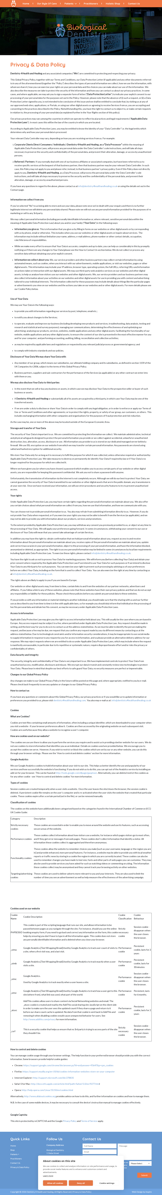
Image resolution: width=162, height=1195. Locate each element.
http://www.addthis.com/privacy (39, 1019)
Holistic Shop (113, 3)
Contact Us (134, 3)
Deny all (81, 1183)
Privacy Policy (70, 1121)
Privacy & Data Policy (19, 1167)
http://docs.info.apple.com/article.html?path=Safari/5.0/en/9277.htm (65, 1083)
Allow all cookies (55, 1183)
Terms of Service (89, 1121)
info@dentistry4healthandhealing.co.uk (97, 186)
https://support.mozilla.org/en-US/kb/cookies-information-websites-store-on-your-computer (69, 1071)
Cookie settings (106, 1183)
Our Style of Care (47, 3)
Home (26, 3)
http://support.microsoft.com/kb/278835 (53, 1077)
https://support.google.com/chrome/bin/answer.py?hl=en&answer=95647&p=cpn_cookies (68, 1065)
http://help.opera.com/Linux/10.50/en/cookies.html (47, 1090)
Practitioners (91, 3)
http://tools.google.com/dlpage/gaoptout (76, 772)
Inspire (149, 1192)
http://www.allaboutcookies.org (40, 1096)
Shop (12, 1150)
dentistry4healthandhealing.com (69, 700)
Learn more (48, 1175)
